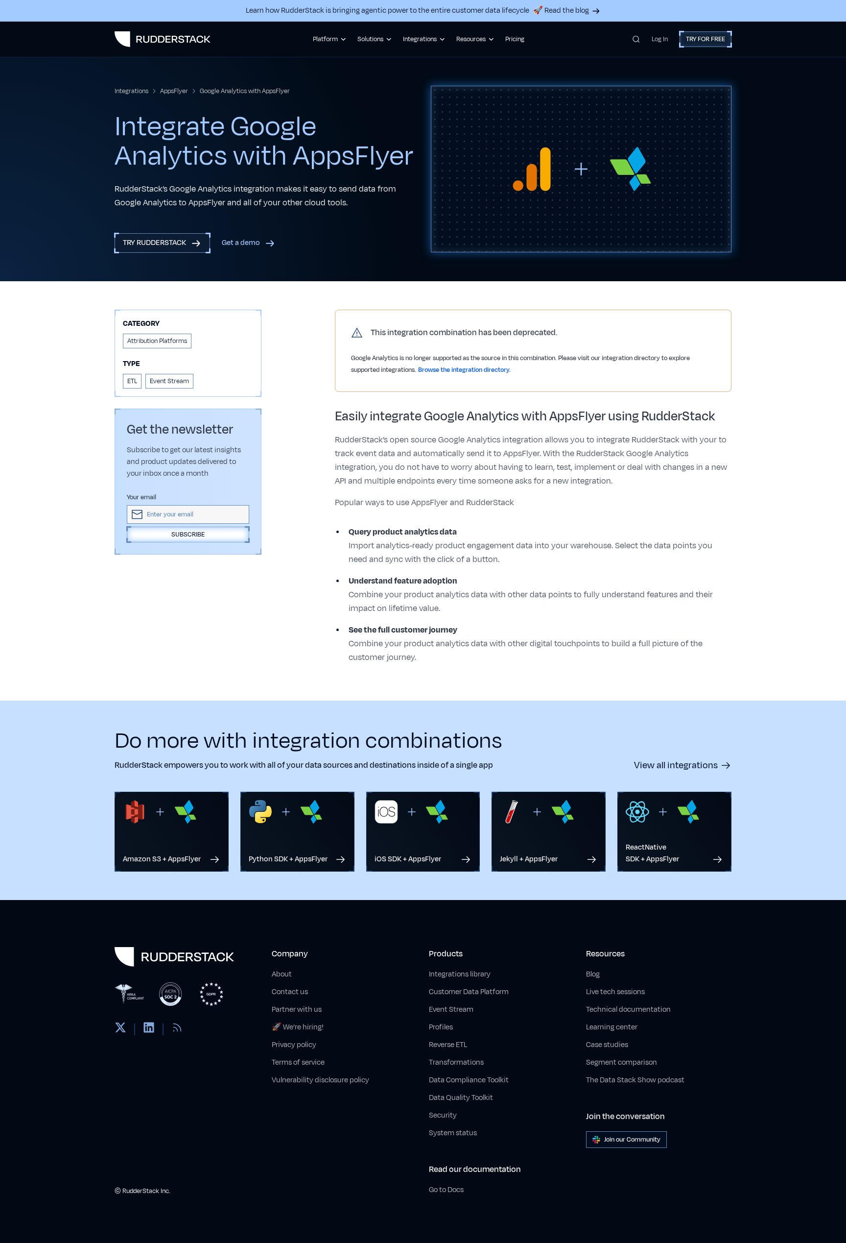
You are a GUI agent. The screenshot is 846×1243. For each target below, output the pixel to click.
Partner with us (297, 1009)
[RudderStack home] (163, 39)
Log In (660, 39)
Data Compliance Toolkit (469, 1080)
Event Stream (451, 1009)
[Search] (636, 39)
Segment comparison (621, 1062)
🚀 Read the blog (561, 10)
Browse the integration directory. (464, 370)
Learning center (611, 1027)
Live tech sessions (615, 992)
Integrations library (460, 974)
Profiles (441, 1027)
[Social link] (120, 1029)
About (282, 974)
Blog (593, 974)
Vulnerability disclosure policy (320, 1080)
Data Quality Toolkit (461, 1098)
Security (443, 1115)
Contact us (290, 992)
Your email (141, 497)
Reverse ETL (448, 1045)
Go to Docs (446, 1190)
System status (453, 1133)
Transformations (456, 1062)
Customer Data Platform (469, 992)
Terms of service (298, 1062)
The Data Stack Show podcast (635, 1080)
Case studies (607, 1045)
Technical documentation (628, 1009)
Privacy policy (294, 1045)
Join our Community (632, 1139)
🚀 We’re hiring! (298, 1027)
